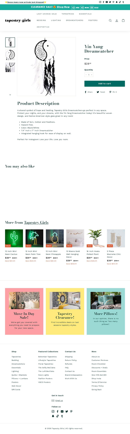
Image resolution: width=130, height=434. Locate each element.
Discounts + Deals (100, 368)
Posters (93, 20)
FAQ (67, 368)
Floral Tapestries (45, 364)
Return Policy (71, 360)
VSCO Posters (44, 382)
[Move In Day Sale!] (24, 300)
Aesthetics (43, 27)
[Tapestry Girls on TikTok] (57, 416)
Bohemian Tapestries (47, 357)
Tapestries (68, 14)
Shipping (68, 357)
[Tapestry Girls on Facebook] (57, 411)
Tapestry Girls (36, 222)
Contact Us (70, 371)
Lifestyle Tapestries (47, 360)
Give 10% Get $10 (99, 375)
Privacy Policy (98, 386)
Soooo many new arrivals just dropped (25, 2)
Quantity (88, 70)
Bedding (41, 20)
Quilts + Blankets (19, 375)
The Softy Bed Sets (46, 368)
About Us (96, 357)
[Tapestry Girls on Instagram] (53, 411)
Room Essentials (99, 371)
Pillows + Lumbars (20, 378)
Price (87, 59)
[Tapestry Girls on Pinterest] (71, 411)
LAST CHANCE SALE (47, 14)
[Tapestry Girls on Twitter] (66, 411)
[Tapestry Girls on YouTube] (62, 411)
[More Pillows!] (106, 300)
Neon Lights (43, 375)
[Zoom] (46, 66)
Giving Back (97, 390)
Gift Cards (16, 390)
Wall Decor (16, 386)
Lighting (56, 20)
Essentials (85, 14)
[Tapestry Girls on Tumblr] (62, 416)
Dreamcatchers (74, 20)
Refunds (68, 364)
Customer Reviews (100, 360)
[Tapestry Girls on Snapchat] (53, 416)
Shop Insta (96, 378)
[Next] (10, 94)
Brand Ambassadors (73, 375)
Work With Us (71, 378)
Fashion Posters (45, 378)
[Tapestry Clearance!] (65, 300)
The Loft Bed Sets (46, 371)
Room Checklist (98, 364)
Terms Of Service (99, 382)
